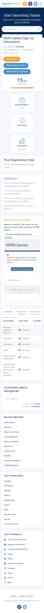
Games (10, 554)
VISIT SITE (11, 59)
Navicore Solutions (11, 442)
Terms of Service (26, 596)
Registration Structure (22, 313)
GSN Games (8, 486)
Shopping (11, 568)
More (10, 583)
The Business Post (11, 524)
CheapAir (7, 481)
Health (10, 559)
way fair (7, 519)
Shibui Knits (8, 446)
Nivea (6, 510)
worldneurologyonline (12, 461)
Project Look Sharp (11, 432)
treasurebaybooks (11, 437)
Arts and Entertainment (17, 540)
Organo (7, 505)
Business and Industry (16, 544)
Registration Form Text (35, 313)
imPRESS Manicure (11, 465)
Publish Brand (9, 423)
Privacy (14, 596)
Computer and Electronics (18, 549)
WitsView (7, 427)
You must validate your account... (19, 234)
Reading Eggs (9, 500)
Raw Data (8, 312)
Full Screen (8, 238)
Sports (10, 573)
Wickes (6, 495)
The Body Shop (10, 514)
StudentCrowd (9, 451)
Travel (10, 578)
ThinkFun (7, 491)
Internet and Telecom (16, 564)
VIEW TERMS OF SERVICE (17, 72)
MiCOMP (7, 456)
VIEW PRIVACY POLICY (16, 65)
